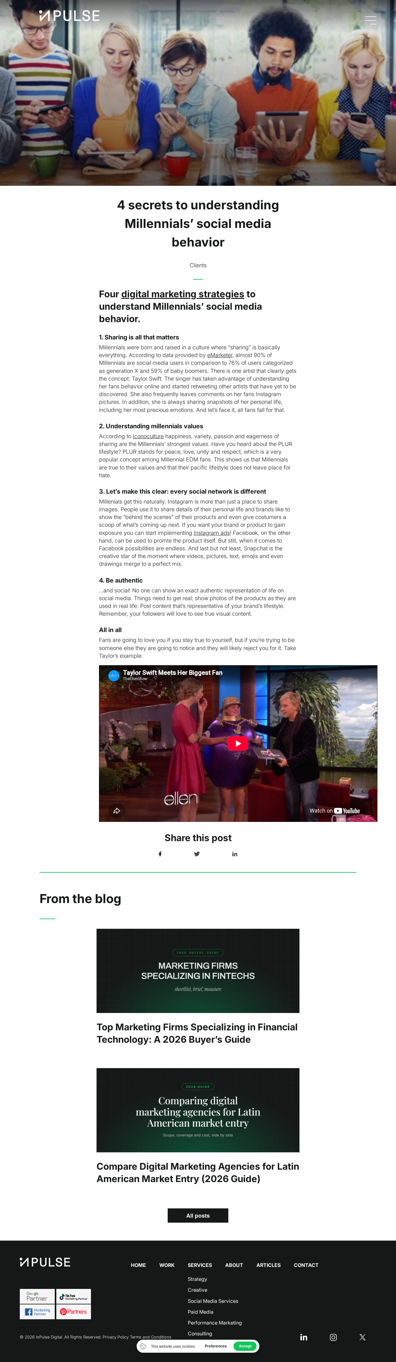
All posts (198, 1215)
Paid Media (200, 1312)
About (234, 1265)
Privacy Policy (116, 1336)
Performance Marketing (215, 1323)
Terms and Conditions (150, 1336)
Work (166, 1265)
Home (138, 1265)
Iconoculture (148, 436)
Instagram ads (212, 533)
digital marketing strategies (182, 293)
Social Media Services (213, 1301)
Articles (268, 1265)
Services (200, 1265)
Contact (306, 1265)
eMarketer (219, 355)
